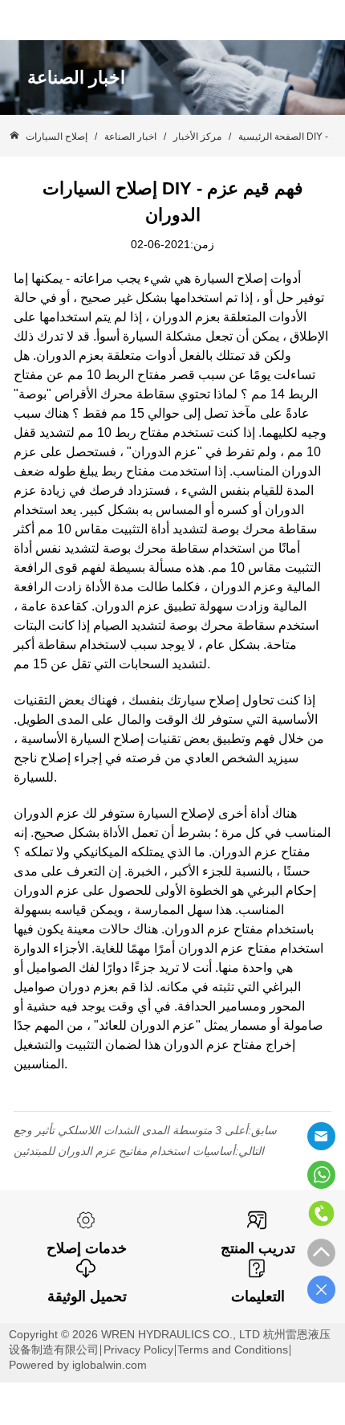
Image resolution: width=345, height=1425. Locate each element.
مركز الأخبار (197, 136)
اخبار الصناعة (130, 136)
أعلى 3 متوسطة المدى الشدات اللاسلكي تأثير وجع (131, 1130)
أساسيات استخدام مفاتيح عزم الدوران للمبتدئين (124, 1151)
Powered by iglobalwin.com (78, 1364)
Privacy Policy (138, 1349)
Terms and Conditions (232, 1349)
